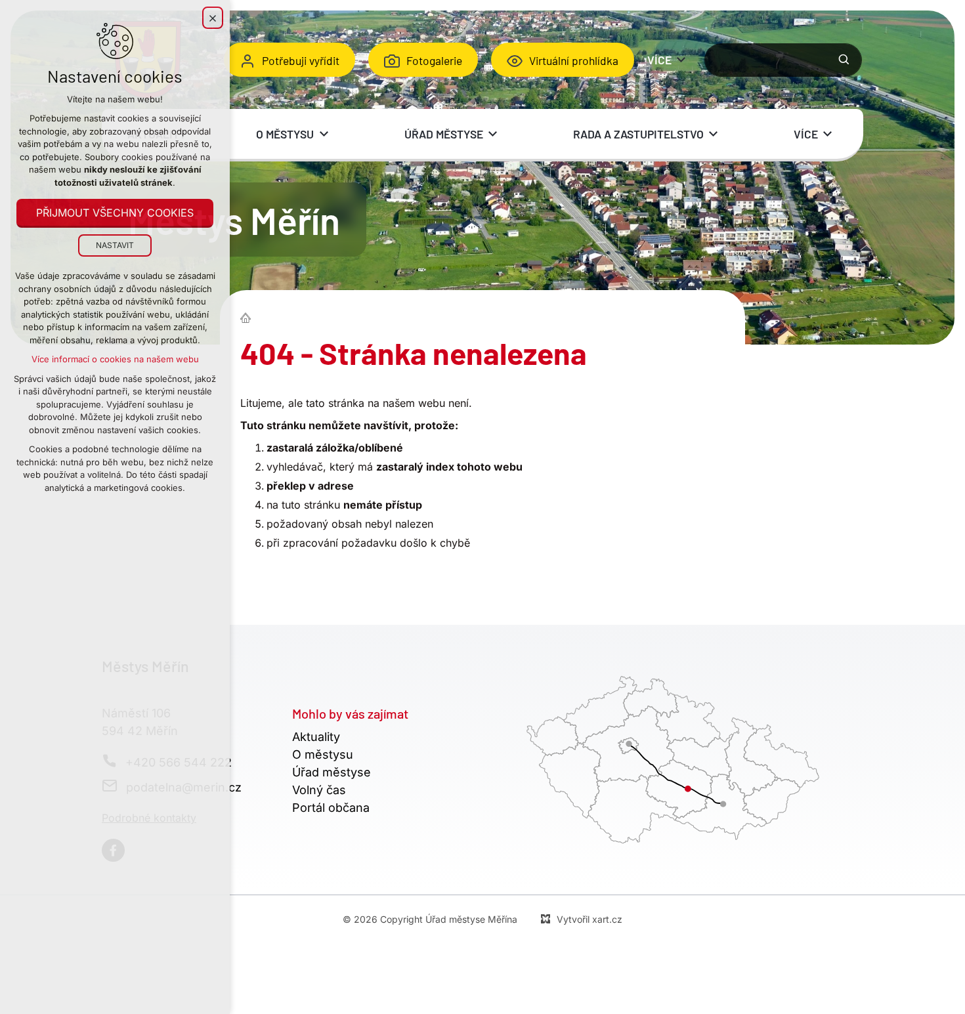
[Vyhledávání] (783, 60)
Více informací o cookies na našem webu (115, 359)
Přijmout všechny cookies (115, 212)
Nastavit (115, 245)
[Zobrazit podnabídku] (681, 60)
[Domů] (248, 316)
